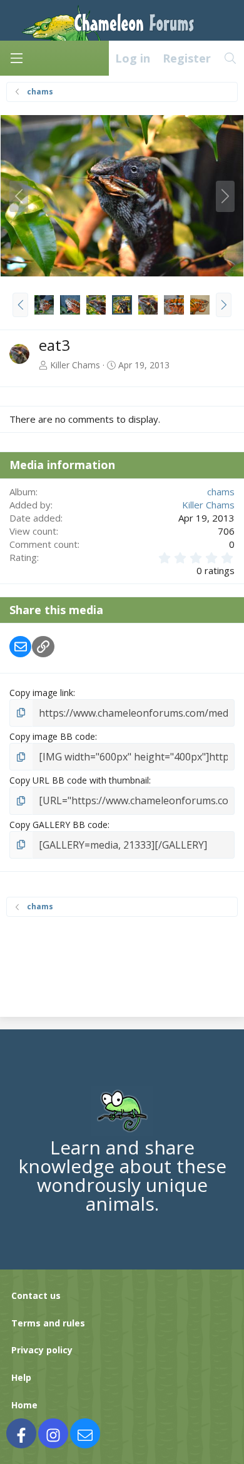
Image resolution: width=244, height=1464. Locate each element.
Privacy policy (42, 1350)
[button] (20, 304)
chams (221, 491)
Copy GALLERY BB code (58, 824)
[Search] (230, 58)
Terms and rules (48, 1323)
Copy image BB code (52, 736)
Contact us (36, 1295)
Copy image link (41, 693)
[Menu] (16, 58)
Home (24, 1405)
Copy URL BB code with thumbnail (79, 780)
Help (21, 1377)
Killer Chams (75, 365)
